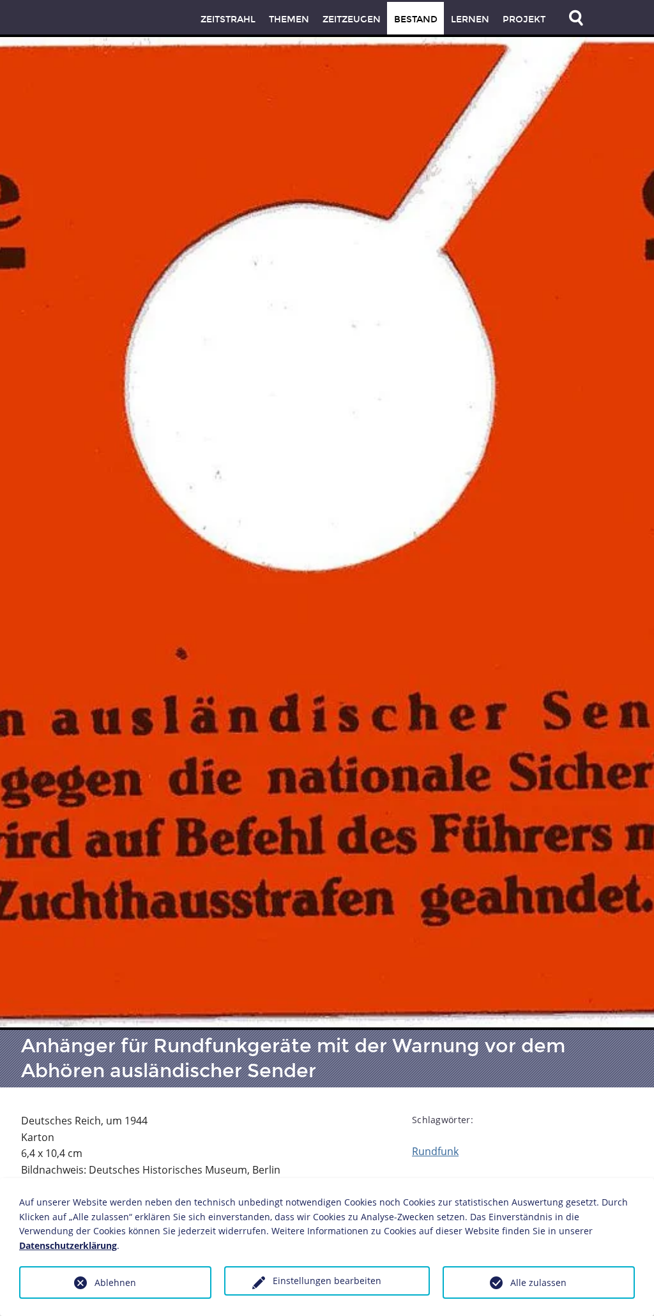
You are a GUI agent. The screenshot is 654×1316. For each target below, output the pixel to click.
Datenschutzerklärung (68, 1245)
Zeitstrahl (228, 19)
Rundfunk (435, 1151)
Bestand (415, 19)
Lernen (470, 19)
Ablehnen (115, 1282)
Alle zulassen (538, 1282)
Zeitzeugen (352, 19)
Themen (289, 19)
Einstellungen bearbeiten (327, 1280)
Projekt (524, 19)
